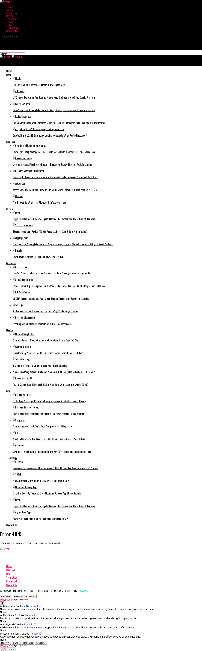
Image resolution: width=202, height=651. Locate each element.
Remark (29, 615)
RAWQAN (83, 591)
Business (11, 13)
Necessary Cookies (14, 606)
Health (9, 22)
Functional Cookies (13, 615)
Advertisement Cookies (16, 633)
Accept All (30, 597)
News (9, 10)
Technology (12, 28)
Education (11, 19)
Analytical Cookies (13, 624)
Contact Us (12, 31)
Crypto (10, 16)
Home (9, 7)
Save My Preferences (23, 643)
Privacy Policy (13, 581)
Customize (6, 597)
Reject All (18, 597)
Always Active (33, 606)
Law (8, 25)
